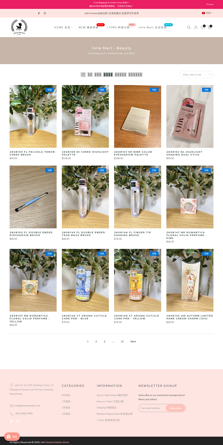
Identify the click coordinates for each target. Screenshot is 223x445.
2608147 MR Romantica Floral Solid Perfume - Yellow (30, 318)
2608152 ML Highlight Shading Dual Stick (184, 153)
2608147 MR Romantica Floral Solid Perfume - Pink (186, 235)
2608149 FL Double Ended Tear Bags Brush (83, 234)
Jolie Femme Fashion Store (54, 442)
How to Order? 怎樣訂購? (110, 401)
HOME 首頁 (62, 27)
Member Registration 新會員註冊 (115, 413)
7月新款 (66, 401)
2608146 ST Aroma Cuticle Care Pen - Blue (84, 317)
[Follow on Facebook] (39, 13)
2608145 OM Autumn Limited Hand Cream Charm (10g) (189, 317)
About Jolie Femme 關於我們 (112, 395)
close (14, 4)
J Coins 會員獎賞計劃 (108, 420)
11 (122, 341)
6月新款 (66, 407)
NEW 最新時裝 (91, 27)
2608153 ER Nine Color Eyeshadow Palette (133, 153)
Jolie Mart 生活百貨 (155, 27)
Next (133, 341)
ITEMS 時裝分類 (121, 27)
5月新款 (66, 413)
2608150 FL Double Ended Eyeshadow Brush (31, 234)
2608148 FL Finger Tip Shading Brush (132, 234)
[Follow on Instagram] (45, 13)
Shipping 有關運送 (106, 407)
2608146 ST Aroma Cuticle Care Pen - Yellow (136, 317)
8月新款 (66, 395)
